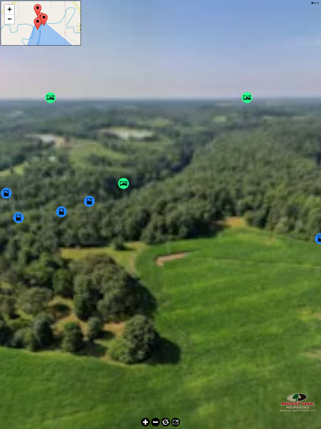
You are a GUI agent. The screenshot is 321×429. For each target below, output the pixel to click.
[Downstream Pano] (37, 24)
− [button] (10, 19)
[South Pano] (44, 20)
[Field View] (37, 10)
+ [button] (10, 9)
